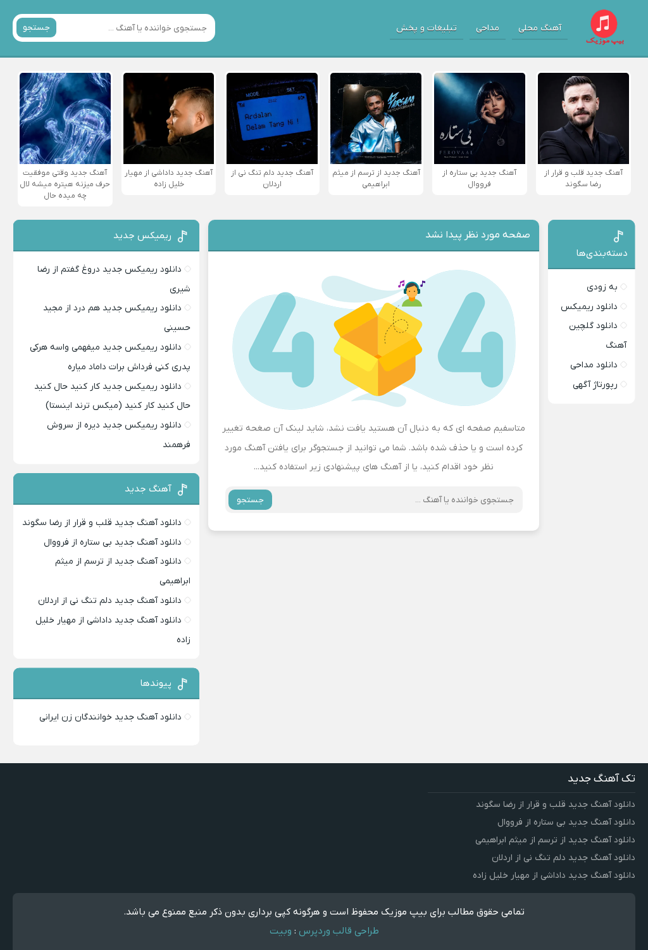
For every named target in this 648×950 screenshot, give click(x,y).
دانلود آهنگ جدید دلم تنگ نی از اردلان (110, 601)
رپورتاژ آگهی (595, 385)
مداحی (487, 28)
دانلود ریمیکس (589, 307)
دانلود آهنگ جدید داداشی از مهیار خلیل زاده (554, 876)
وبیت (281, 931)
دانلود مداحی (594, 365)
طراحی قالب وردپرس (339, 931)
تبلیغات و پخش (426, 28)
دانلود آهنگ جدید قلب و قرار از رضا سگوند (102, 523)
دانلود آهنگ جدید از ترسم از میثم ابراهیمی (555, 840)
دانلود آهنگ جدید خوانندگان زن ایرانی (110, 717)
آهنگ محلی (539, 28)
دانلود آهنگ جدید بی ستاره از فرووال (113, 542)
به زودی (602, 287)
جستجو (36, 27)
